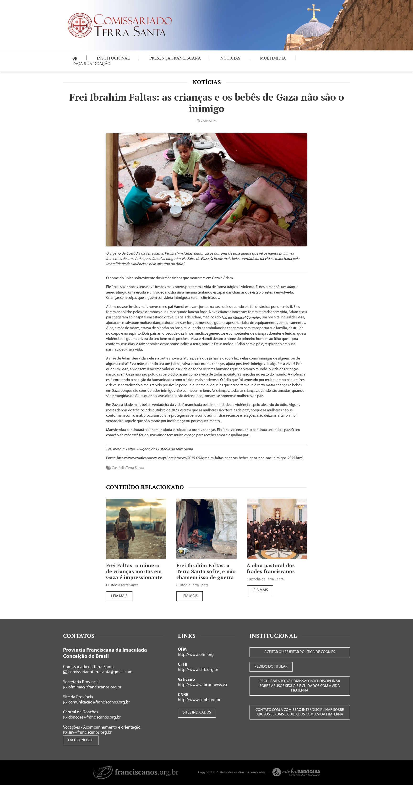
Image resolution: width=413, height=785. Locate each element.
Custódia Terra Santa (128, 468)
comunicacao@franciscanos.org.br (98, 702)
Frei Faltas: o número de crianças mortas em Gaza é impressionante (134, 571)
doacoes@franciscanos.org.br (94, 717)
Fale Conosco (80, 740)
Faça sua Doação (91, 63)
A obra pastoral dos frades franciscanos (271, 568)
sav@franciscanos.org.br (89, 732)
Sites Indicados (197, 712)
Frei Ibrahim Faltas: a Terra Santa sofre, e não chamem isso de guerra (206, 571)
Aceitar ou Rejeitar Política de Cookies (299, 652)
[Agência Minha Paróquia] (296, 772)
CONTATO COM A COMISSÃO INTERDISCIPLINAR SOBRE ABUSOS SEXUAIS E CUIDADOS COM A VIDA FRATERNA (299, 712)
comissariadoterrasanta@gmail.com (99, 672)
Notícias (206, 82)
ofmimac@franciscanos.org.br (94, 687)
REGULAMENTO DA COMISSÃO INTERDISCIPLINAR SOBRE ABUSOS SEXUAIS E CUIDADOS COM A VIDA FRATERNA (300, 685)
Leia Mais (119, 596)
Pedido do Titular (271, 667)
